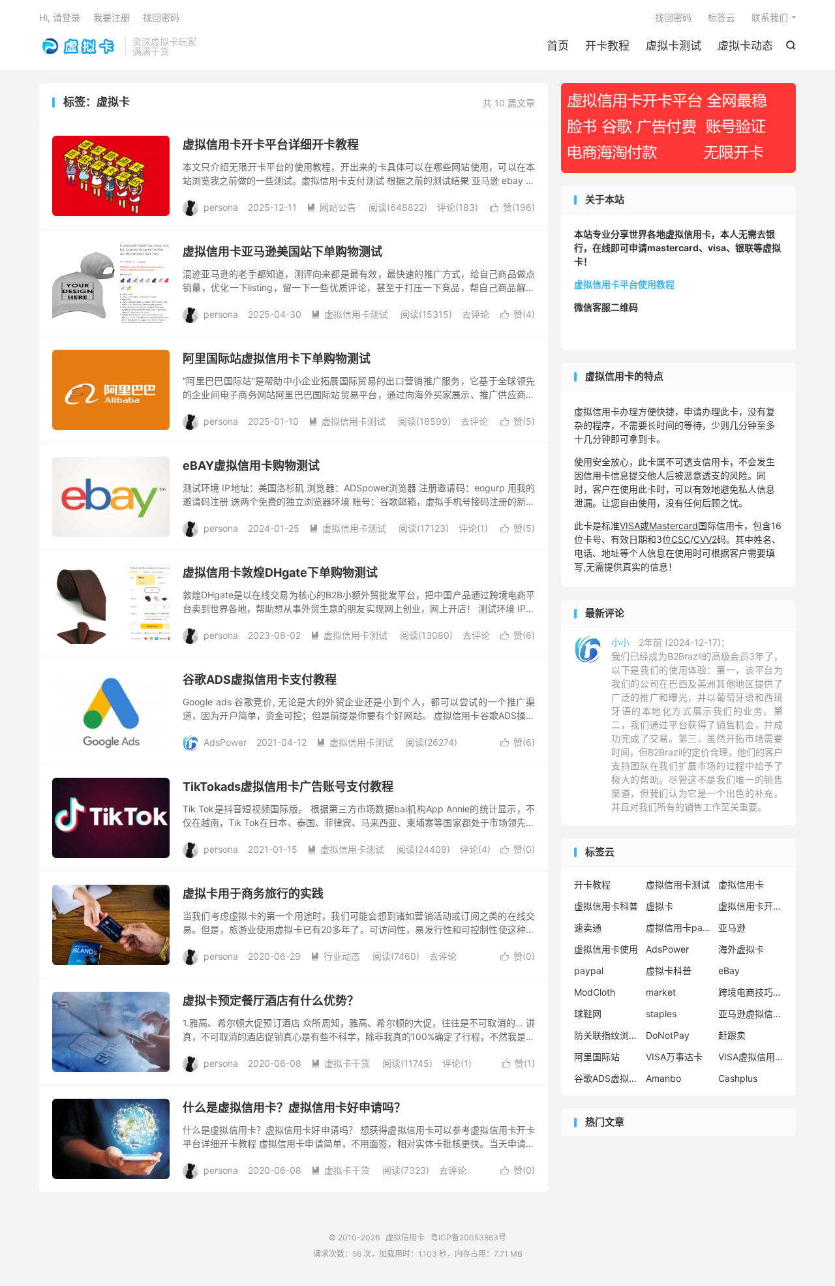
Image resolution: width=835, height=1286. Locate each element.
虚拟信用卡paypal (678, 927)
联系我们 (770, 17)
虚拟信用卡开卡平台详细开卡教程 (271, 144)
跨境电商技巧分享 (750, 992)
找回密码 (673, 17)
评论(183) (457, 207)
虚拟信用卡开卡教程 (750, 905)
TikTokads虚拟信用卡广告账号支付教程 (288, 786)
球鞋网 (587, 1013)
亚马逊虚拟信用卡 (750, 1013)
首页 (558, 45)
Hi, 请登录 (59, 17)
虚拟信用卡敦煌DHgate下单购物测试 (280, 572)
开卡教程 (607, 45)
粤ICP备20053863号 (468, 1237)
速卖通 (587, 927)
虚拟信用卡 (78, 46)
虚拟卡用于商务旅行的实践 (253, 893)
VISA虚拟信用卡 (750, 1056)
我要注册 (111, 17)
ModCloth (594, 992)
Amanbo (663, 1078)
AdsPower (667, 949)
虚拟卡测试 (673, 45)
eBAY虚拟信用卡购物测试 (251, 465)
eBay (729, 970)
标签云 (721, 17)
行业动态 (335, 956)
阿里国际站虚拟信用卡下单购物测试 (277, 358)
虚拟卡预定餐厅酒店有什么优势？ (271, 1000)
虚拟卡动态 (745, 45)
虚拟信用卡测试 (349, 314)
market (661, 992)
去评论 (475, 314)
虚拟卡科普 (668, 970)
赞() (512, 207)
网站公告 (331, 207)
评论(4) (475, 849)
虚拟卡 (659, 905)
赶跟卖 (732, 1035)
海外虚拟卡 (741, 949)
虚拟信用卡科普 (606, 905)
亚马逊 (732, 927)
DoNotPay (668, 1035)
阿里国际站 (597, 1056)
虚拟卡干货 (340, 1063)
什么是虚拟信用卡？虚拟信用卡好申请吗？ (294, 1107)
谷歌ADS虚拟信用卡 (606, 1078)
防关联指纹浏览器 (606, 1035)
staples (661, 1013)
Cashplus (737, 1078)
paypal (588, 970)
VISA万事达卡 (674, 1056)
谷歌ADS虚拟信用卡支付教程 (260, 679)
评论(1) (473, 528)
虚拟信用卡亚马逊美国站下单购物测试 (282, 251)
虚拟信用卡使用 (606, 949)
